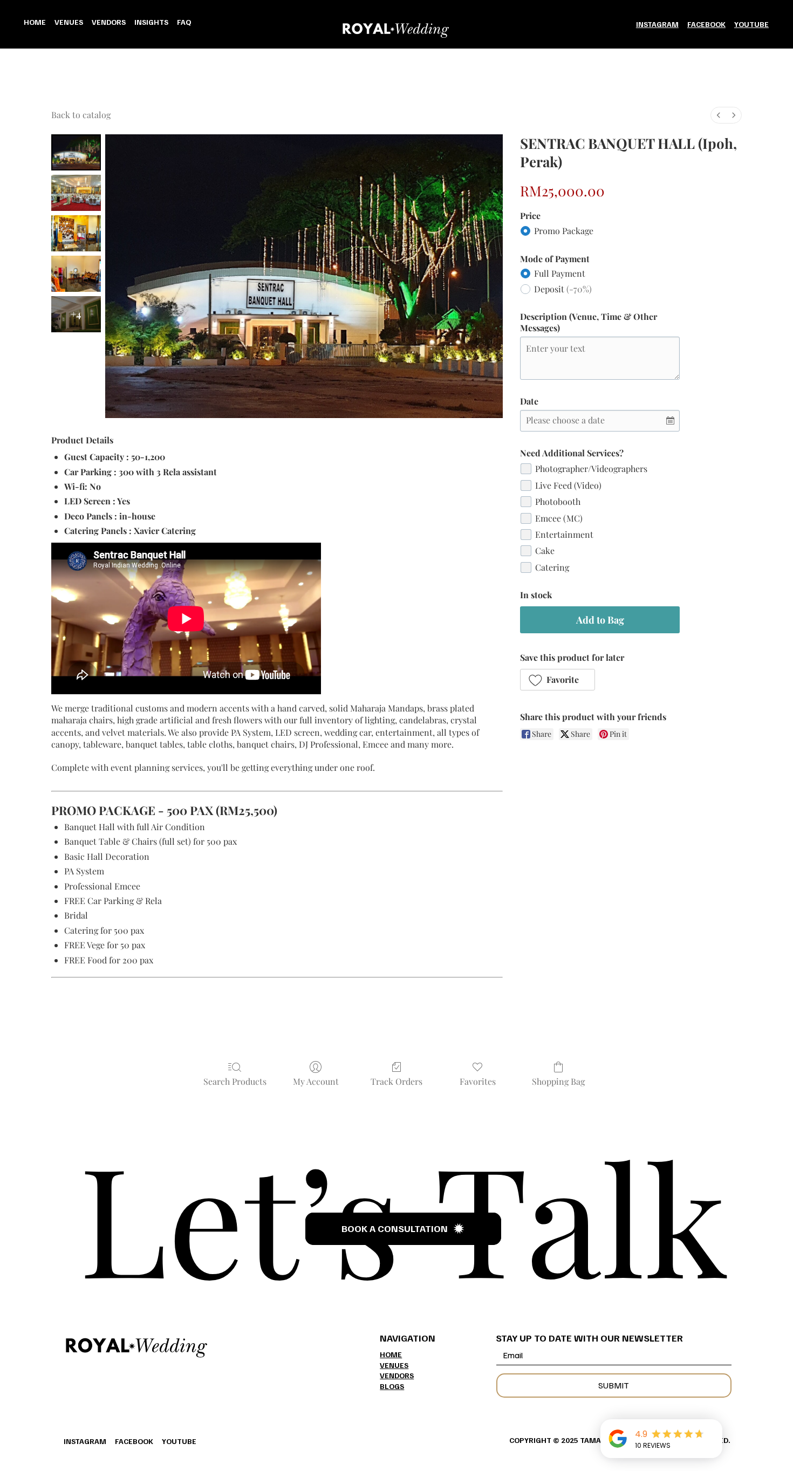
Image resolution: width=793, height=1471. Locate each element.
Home (391, 1354)
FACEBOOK (706, 24)
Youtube (751, 24)
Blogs (392, 1386)
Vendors (397, 1375)
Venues (394, 1365)
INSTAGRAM (657, 24)
